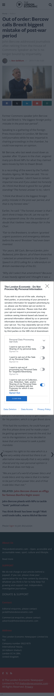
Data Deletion (10, 409)
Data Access (27, 409)
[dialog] (27, 348)
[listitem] (27, 340)
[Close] (48, 287)
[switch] (42, 347)
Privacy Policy (44, 409)
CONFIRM (16, 398)
